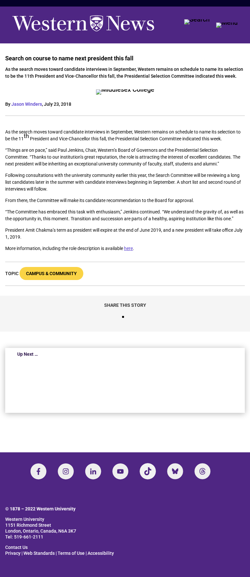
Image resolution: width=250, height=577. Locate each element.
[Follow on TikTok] (148, 471)
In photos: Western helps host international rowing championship (108, 385)
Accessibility (101, 553)
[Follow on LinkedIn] (93, 471)
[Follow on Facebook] (38, 471)
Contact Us (16, 547)
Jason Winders (26, 104)
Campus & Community (51, 273)
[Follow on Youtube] (120, 471)
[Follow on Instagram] (66, 471)
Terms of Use (71, 553)
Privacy (13, 553)
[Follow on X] (175, 471)
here (128, 248)
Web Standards (39, 553)
